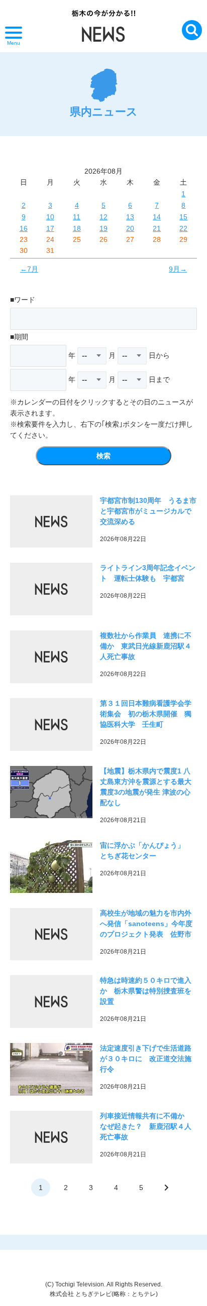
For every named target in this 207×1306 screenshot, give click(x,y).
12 (103, 217)
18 (77, 228)
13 (130, 217)
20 (130, 228)
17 (50, 228)
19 (103, 228)
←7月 (29, 269)
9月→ (178, 269)
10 (50, 217)
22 (183, 228)
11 (76, 217)
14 (157, 217)
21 (157, 228)
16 (24, 228)
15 (183, 217)
